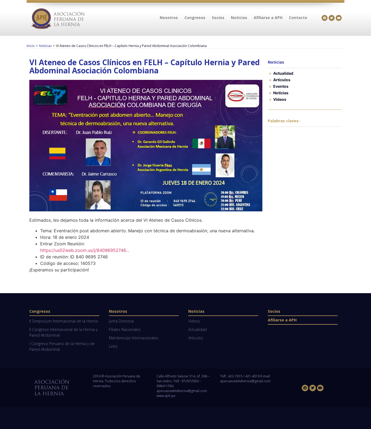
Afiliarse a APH (282, 319)
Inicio (31, 45)
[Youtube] (339, 18)
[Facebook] (325, 18)
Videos (279, 99)
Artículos (281, 79)
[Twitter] (332, 18)
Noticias (45, 45)
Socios (274, 311)
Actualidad (283, 73)
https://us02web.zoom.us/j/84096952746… (84, 250)
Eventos (280, 86)
